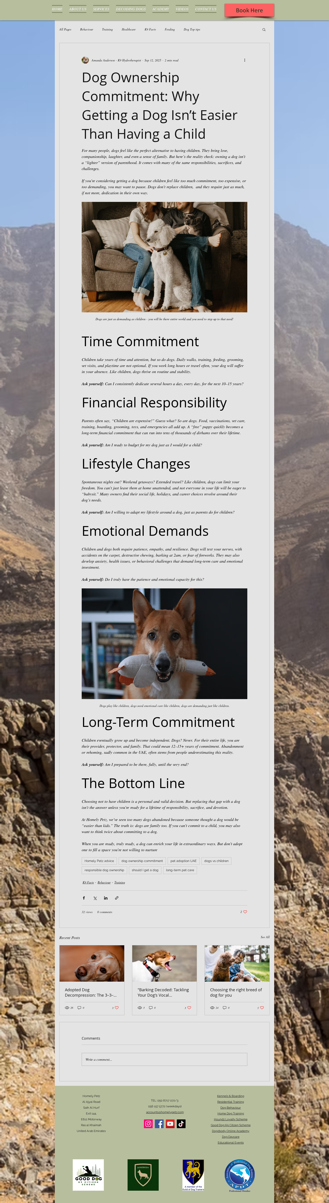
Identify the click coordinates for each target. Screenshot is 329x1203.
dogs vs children (216, 861)
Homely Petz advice (99, 861)
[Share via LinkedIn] (106, 898)
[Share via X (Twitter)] (95, 898)
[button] (264, 29)
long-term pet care (180, 870)
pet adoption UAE (184, 861)
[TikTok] (181, 1123)
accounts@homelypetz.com (165, 1112)
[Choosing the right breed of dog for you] (237, 963)
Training (107, 29)
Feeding (170, 29)
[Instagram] (148, 1123)
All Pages (65, 29)
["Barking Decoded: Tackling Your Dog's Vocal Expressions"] (164, 963)
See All (265, 937)
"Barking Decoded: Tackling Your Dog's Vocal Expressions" (163, 992)
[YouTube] (170, 1123)
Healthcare (129, 29)
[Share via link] (117, 898)
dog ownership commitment (142, 861)
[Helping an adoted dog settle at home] (92, 963)
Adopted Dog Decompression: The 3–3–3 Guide (90, 992)
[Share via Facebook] (84, 898)
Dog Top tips (192, 29)
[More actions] (244, 60)
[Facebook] (159, 1123)
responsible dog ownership (104, 870)
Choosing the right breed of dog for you (236, 992)
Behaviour (86, 29)
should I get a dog (145, 870)
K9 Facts (150, 29)
